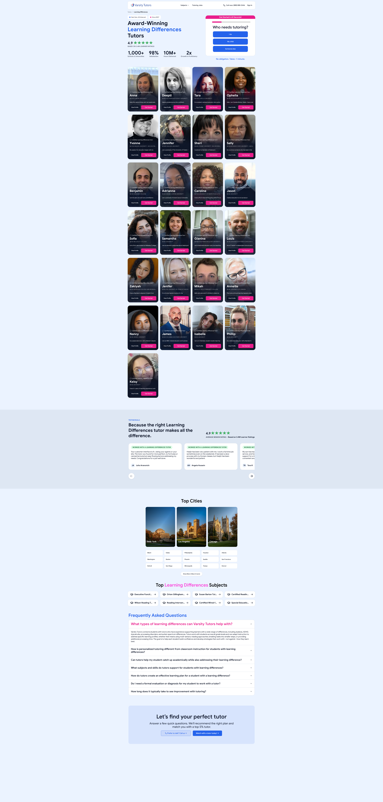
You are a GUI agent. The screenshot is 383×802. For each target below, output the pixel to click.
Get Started (149, 107)
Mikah (198, 286)
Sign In (249, 5)
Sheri (198, 143)
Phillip (231, 333)
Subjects (184, 5)
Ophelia (232, 95)
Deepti (167, 95)
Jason (231, 190)
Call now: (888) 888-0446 (235, 5)
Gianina (199, 238)
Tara (197, 95)
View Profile (134, 107)
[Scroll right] (252, 476)
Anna (133, 95)
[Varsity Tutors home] (141, 5)
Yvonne (135, 143)
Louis (230, 238)
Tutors (130, 12)
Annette (232, 286)
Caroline (200, 190)
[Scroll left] (131, 476)
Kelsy (133, 381)
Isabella (199, 333)
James (166, 333)
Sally (230, 143)
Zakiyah (135, 286)
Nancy (134, 333)
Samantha (169, 238)
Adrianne (168, 190)
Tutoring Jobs (197, 5)
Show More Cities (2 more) (191, 574)
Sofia (133, 238)
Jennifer (168, 143)
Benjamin (136, 190)
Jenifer (167, 286)
